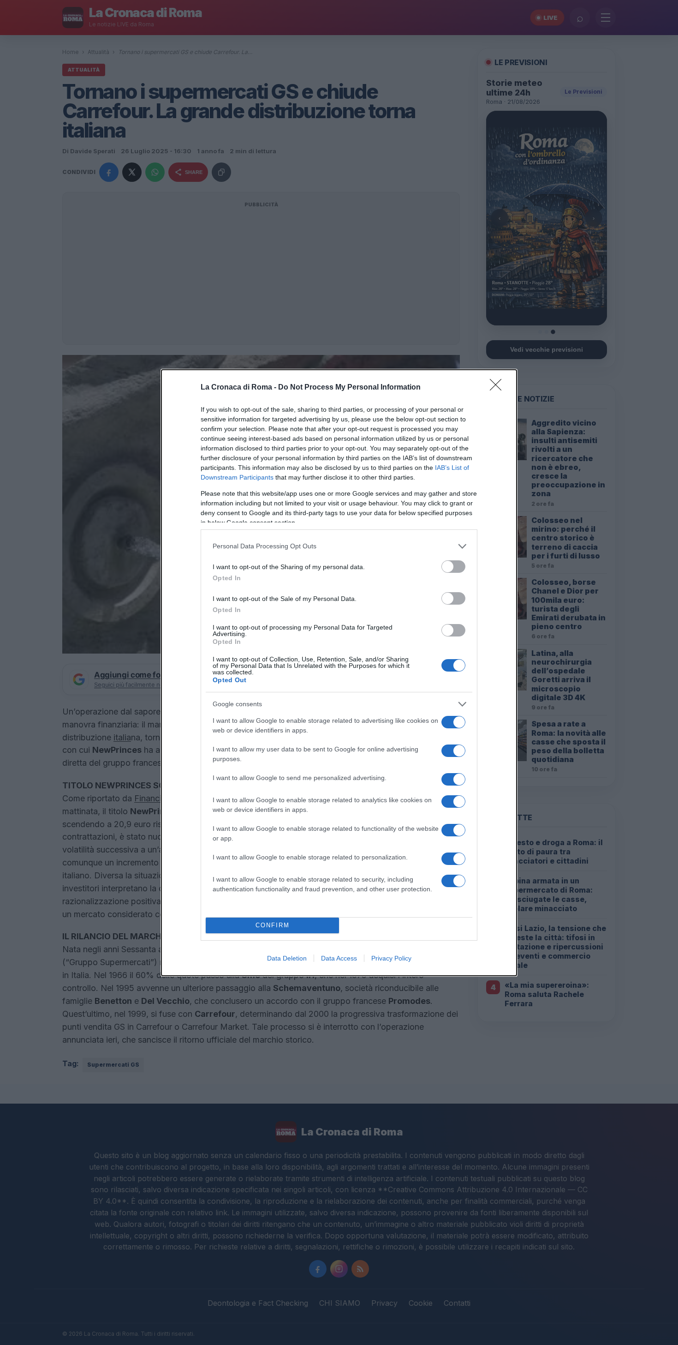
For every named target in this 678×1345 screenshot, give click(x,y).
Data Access (339, 958)
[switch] (453, 566)
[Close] (498, 387)
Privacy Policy (391, 958)
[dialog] (339, 673)
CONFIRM (273, 925)
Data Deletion (287, 958)
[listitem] (339, 546)
